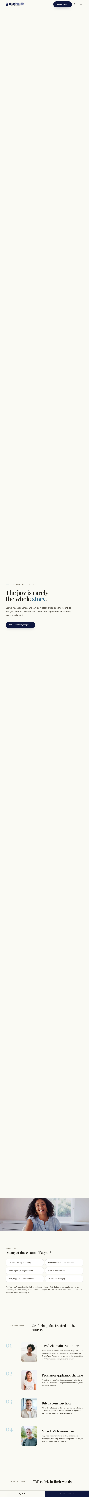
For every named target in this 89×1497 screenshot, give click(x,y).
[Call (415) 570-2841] (75, 4)
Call (23, 1494)
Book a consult (62, 4)
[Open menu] (81, 4)
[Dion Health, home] (15, 4)
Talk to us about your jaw (19, 625)
